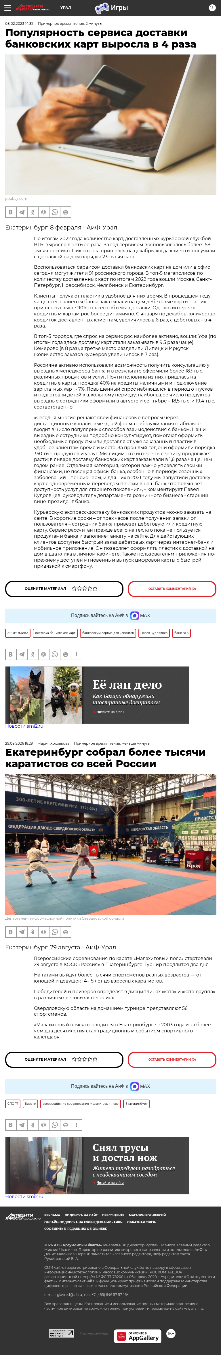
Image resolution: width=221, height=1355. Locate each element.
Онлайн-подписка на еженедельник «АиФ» (83, 1222)
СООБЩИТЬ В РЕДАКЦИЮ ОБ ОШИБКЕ (75, 1229)
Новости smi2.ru (24, 726)
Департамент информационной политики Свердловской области (64, 918)
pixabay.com (16, 198)
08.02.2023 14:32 (19, 23)
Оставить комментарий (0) (172, 589)
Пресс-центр (113, 1215)
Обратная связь (141, 1222)
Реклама (52, 1215)
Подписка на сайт (81, 1215)
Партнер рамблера (94, 1333)
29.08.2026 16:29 (19, 743)
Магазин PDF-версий (147, 1215)
